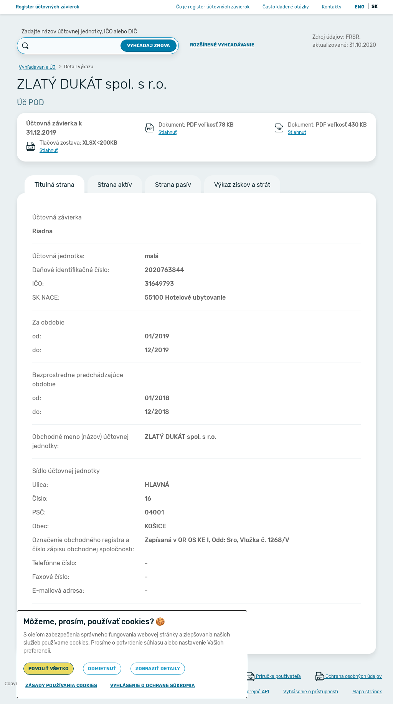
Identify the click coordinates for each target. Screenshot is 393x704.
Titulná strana (54, 184)
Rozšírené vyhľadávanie (222, 45)
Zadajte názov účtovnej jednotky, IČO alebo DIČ (79, 31)
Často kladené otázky (286, 7)
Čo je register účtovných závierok (212, 7)
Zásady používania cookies (61, 685)
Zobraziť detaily (157, 668)
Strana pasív (173, 184)
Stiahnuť (168, 132)
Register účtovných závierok (47, 7)
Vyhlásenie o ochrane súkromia (152, 685)
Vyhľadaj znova (148, 45)
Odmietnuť (102, 668)
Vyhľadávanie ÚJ (37, 67)
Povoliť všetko (48, 668)
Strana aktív (114, 184)
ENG (360, 7)
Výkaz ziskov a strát (242, 184)
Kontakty (332, 7)
